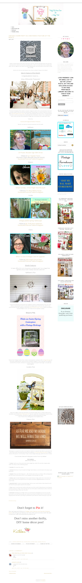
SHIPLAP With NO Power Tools (36, 307)
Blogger (43, 579)
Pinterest (37, 121)
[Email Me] (69, 38)
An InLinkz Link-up (12, 500)
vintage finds (34, 541)
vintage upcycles (42, 541)
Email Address (61, 100)
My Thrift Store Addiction (33, 224)
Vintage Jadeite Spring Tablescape (30, 221)
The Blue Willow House (33, 191)
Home (13, 27)
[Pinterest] (65, 38)
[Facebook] (62, 38)
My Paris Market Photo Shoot (18, 113)
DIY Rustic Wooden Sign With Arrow (30, 153)
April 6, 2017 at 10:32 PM (20, 568)
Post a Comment (12, 571)
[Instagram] (67, 38)
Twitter (33, 121)
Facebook (22, 121)
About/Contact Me (15, 28)
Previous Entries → (48, 573)
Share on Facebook (16, 543)
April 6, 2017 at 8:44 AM (20, 559)
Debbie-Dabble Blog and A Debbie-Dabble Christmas (21, 553)
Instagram (28, 121)
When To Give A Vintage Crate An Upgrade (30, 256)
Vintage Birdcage (46, 360)
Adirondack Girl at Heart (34, 259)
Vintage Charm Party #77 (17, 541)
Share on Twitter (44, 543)
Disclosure (14, 30)
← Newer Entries (12, 573)
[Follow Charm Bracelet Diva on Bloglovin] (63, 115)
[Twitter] (63, 38)
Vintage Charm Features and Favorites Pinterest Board (29, 512)
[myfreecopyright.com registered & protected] (66, 477)
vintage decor (27, 541)
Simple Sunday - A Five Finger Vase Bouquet (30, 188)
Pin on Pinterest (30, 543)
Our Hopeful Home (33, 156)
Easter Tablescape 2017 (24, 414)
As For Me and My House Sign (41, 452)
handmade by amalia (15, 562)
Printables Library (15, 31)
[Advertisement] (66, 343)
